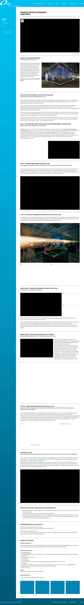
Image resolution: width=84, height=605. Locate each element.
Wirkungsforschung (73, 3)
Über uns (82, 3)
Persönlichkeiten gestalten (39, 3)
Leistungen (50, 3)
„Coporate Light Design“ (38, 460)
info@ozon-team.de (63, 602)
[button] (43, 75)
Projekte (57, 3)
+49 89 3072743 (55, 602)
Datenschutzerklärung (72, 602)
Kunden (64, 3)
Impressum (81, 602)
